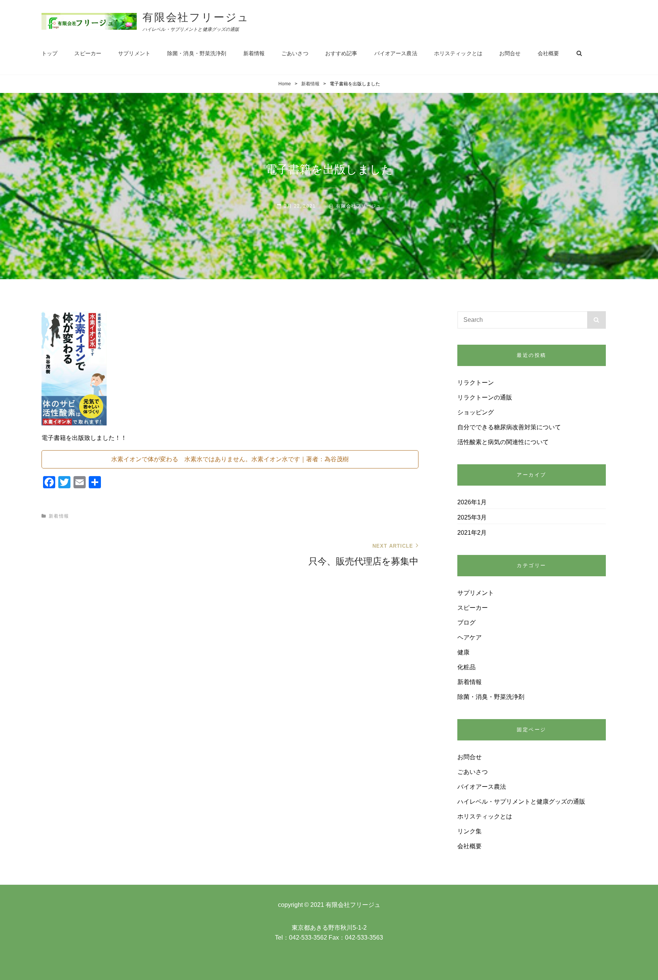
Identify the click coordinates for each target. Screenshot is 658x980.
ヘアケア (469, 637)
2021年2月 (472, 532)
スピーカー (87, 53)
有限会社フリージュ (195, 17)
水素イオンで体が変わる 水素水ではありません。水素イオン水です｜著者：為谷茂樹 (230, 459)
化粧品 (466, 667)
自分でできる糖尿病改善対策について (509, 427)
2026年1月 (472, 502)
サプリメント (134, 53)
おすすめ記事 (341, 53)
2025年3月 (472, 517)
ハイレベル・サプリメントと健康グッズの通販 (521, 801)
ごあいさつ (294, 53)
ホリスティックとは (458, 53)
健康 (463, 652)
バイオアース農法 (395, 53)
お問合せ (510, 53)
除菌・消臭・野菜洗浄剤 (197, 53)
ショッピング (475, 412)
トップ (49, 53)
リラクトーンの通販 (484, 397)
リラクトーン (475, 382)
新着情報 (254, 53)
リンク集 (469, 831)
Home (284, 83)
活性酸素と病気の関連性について (503, 442)
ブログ (466, 622)
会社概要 (548, 53)
